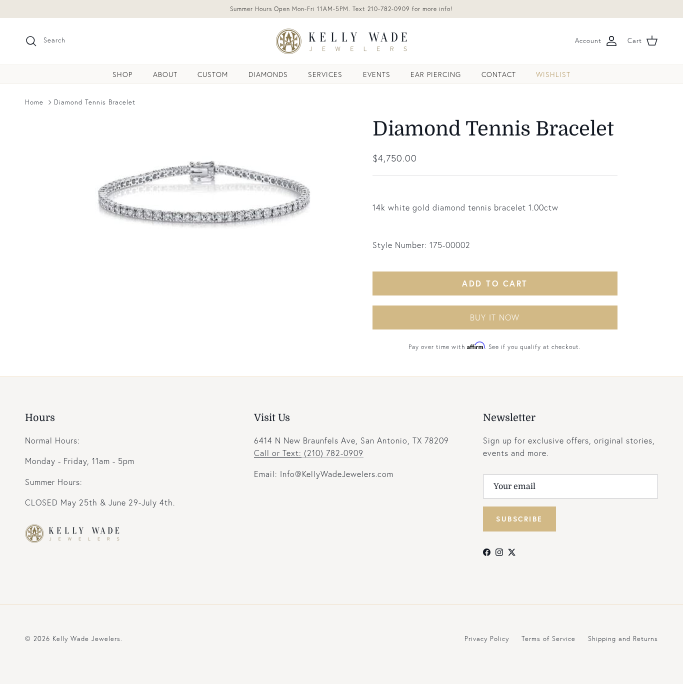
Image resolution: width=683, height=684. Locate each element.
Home (34, 102)
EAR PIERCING (435, 74)
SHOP (122, 74)
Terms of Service (549, 638)
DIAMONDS (268, 74)
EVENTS (376, 74)
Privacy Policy (486, 638)
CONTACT (499, 74)
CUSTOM (213, 74)
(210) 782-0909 (309, 453)
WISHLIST (553, 74)
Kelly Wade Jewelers (86, 638)
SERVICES (325, 74)
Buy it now (495, 317)
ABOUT (165, 74)
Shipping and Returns (623, 638)
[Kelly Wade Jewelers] (342, 41)
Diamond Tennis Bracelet (95, 102)
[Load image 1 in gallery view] (208, 192)
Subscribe (519, 519)
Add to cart (495, 283)
